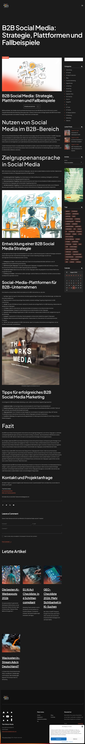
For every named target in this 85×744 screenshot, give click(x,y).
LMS (67, 246)
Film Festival (69, 96)
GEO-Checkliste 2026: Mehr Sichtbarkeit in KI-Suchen (52, 598)
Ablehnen (75, 739)
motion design (73, 246)
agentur (67, 211)
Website (68, 120)
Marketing (5, 57)
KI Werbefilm (75, 241)
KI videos (68, 241)
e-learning (68, 86)
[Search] (81, 59)
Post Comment (6, 541)
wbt (67, 262)
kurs (80, 244)
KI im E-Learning (69, 236)
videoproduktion (74, 259)
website (72, 262)
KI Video (78, 239)
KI (66, 104)
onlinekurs (75, 251)
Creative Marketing (71, 80)
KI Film (80, 234)
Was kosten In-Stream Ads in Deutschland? (11, 662)
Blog (67, 78)
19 (71, 285)
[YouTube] (13, 505)
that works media (77, 254)
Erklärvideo (69, 91)
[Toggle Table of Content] (37, 106)
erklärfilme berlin (69, 226)
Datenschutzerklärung (65, 741)
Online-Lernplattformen (71, 249)
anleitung (68, 216)
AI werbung (74, 211)
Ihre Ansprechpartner (7, 491)
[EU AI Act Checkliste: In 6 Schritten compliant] (67, 140)
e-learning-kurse (69, 221)
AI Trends (68, 72)
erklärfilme (75, 224)
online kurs (68, 251)
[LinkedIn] (10, 505)
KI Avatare (68, 234)
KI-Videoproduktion (71, 112)
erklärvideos (68, 229)
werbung (78, 262)
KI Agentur (79, 231)
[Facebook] (3, 505)
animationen (75, 213)
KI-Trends (68, 110)
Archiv (65, 160)
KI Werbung (68, 244)
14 (76, 283)
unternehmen (79, 256)
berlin (74, 216)
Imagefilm (68, 102)
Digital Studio (69, 83)
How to (68, 99)
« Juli (67, 272)
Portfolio (53, 717)
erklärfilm (68, 224)
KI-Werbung (69, 115)
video (67, 259)
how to (79, 229)
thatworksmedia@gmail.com (9, 731)
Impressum (71, 741)
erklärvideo (78, 226)
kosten (75, 244)
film (75, 229)
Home (38, 715)
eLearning (68, 88)
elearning (78, 221)
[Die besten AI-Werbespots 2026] (67, 133)
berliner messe (69, 218)
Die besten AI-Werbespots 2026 (10, 594)
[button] (82, 726)
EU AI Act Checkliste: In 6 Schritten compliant (76, 140)
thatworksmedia (69, 256)
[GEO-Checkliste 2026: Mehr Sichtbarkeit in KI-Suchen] (67, 147)
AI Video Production (71, 75)
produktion (68, 254)
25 (69, 287)
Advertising (69, 70)
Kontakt (68, 197)
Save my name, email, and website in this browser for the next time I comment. (20, 536)
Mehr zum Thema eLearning (9, 493)
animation (68, 213)
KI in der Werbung (70, 239)
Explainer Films (69, 94)
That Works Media (7, 737)
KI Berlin (74, 234)
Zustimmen (58, 739)
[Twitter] (6, 505)
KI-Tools (68, 107)
